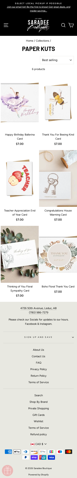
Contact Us (38, 356)
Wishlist (38, 421)
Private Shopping (38, 408)
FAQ (38, 362)
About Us (38, 349)
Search (38, 395)
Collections (42, 40)
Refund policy (38, 434)
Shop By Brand (38, 402)
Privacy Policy (38, 369)
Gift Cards (39, 415)
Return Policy (39, 375)
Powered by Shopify (38, 474)
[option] (38, 7)
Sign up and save (38, 337)
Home (29, 40)
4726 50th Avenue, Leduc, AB (38, 308)
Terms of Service (38, 382)
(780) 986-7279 (38, 312)
